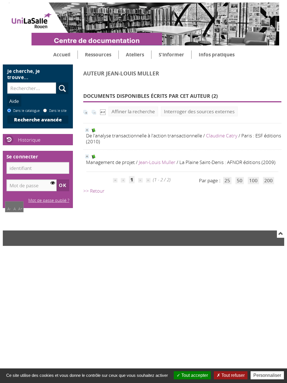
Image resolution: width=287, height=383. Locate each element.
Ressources (98, 54)
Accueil (61, 54)
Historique (29, 140)
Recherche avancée (38, 119)
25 (227, 180)
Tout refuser (232, 375)
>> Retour (94, 191)
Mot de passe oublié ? (48, 200)
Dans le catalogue (26, 110)
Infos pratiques (217, 54)
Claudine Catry (221, 135)
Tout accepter (194, 375)
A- (9, 208)
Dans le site (58, 110)
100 (253, 180)
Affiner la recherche (133, 111)
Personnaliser (267, 375)
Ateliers (135, 54)
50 (239, 180)
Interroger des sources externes (199, 111)
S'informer (171, 54)
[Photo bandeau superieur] (141, 19)
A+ (20, 208)
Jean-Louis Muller (157, 162)
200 (268, 180)
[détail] (87, 130)
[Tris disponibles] (103, 111)
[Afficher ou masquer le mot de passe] (52, 183)
